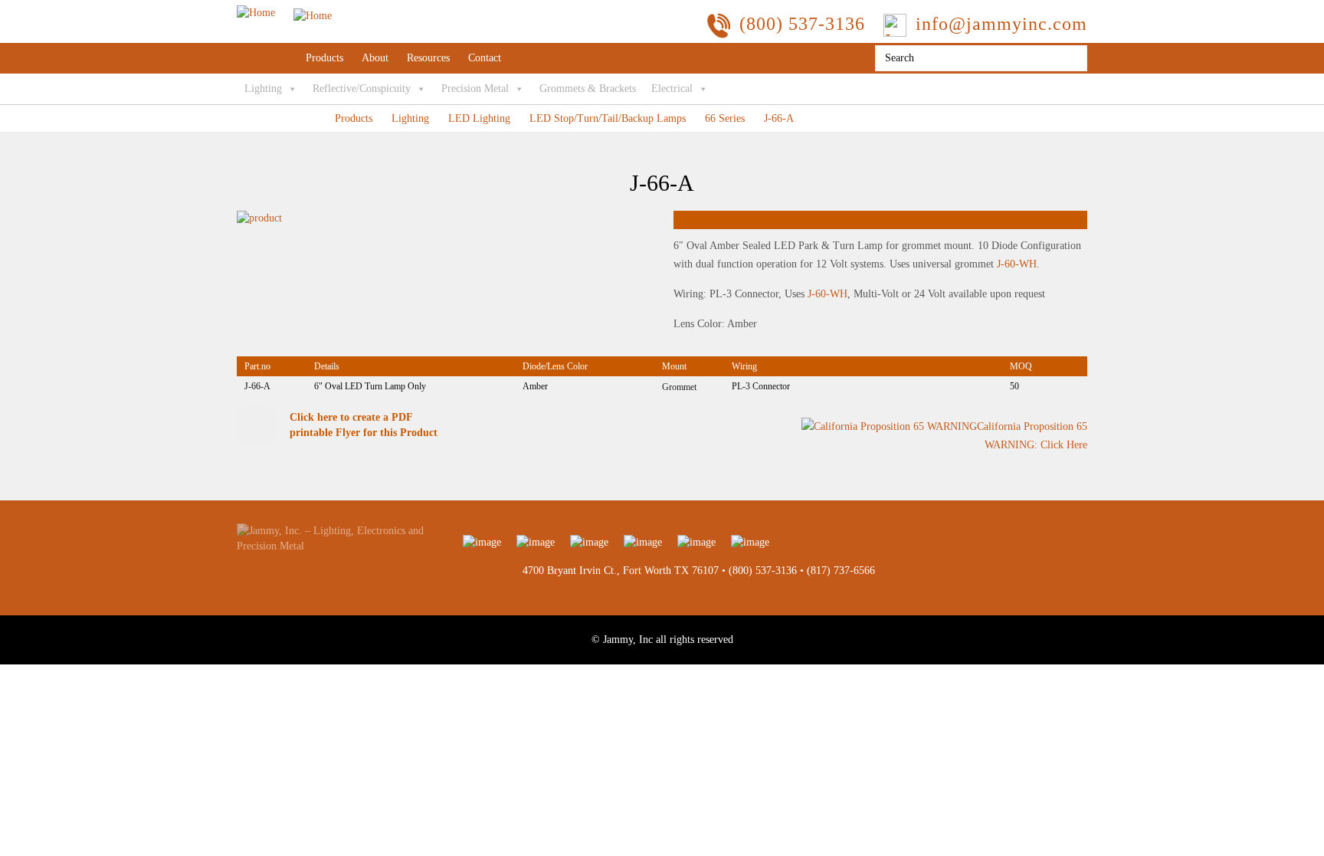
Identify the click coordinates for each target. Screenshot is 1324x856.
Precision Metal (475, 88)
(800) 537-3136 (763, 570)
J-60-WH (1017, 264)
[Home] (284, 12)
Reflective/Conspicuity (362, 88)
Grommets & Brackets (587, 88)
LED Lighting (479, 118)
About (375, 58)
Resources (428, 58)
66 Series (725, 118)
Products (324, 58)
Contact (484, 58)
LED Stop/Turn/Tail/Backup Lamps (607, 118)
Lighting (263, 88)
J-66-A (779, 118)
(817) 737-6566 (841, 570)
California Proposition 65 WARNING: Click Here (1032, 436)
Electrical (672, 88)
